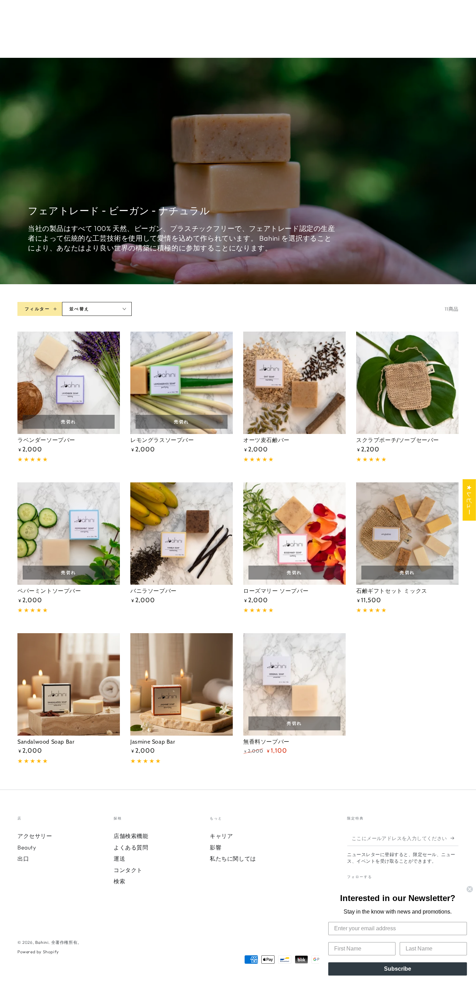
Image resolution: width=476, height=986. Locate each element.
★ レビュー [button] (469, 499)
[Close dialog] (469, 889)
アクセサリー (34, 835)
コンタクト (128, 870)
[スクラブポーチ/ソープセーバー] (407, 383)
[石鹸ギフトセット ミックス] (407, 533)
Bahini (42, 942)
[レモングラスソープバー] (181, 383)
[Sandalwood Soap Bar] (68, 684)
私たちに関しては (233, 858)
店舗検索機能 (131, 835)
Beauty (26, 847)
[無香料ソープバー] (294, 684)
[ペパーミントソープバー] (68, 533)
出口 (23, 858)
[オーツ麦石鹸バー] (294, 383)
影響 (215, 847)
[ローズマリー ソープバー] (294, 533)
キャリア (221, 835)
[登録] (455, 838)
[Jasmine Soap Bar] (181, 684)
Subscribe (397, 969)
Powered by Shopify (38, 951)
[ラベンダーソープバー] (68, 383)
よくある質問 (131, 847)
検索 (119, 881)
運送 (119, 858)
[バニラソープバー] (181, 533)
